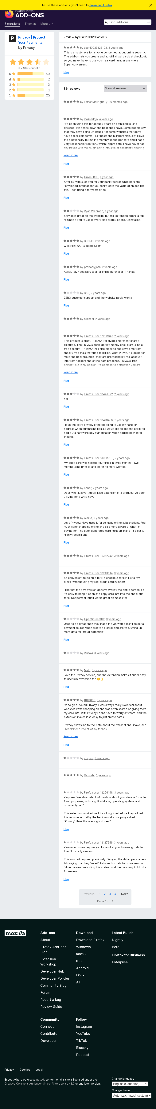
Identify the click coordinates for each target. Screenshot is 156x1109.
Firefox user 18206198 (98, 792)
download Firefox (100, 5)
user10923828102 (95, 47)
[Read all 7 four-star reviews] (31, 79)
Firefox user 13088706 (98, 458)
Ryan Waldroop (93, 211)
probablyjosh (92, 267)
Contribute (48, 1034)
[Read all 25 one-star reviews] (31, 95)
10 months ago (118, 101)
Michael (89, 318)
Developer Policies (55, 978)
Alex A (88, 517)
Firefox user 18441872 (98, 394)
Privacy (29, 48)
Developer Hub (52, 971)
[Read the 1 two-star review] (31, 89)
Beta (115, 947)
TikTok (81, 1041)
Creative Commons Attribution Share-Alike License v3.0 (40, 1083)
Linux (80, 975)
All (78, 982)
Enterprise (120, 962)
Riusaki (88, 653)
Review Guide (51, 1007)
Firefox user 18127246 (98, 842)
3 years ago (115, 47)
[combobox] (127, 22)
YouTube (83, 1034)
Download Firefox (90, 940)
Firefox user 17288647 (98, 336)
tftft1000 (89, 700)
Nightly (117, 940)
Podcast (82, 1055)
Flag (66, 72)
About (45, 940)
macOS (82, 954)
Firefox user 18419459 (98, 420)
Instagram (84, 1026)
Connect (47, 1026)
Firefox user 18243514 (98, 573)
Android (82, 968)
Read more (71, 155)
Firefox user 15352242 (98, 555)
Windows (83, 947)
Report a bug (50, 1000)
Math (87, 670)
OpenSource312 (94, 619)
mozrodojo (91, 119)
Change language (123, 1078)
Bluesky (82, 1048)
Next (124, 894)
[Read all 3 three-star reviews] (31, 84)
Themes (30, 24)
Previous (89, 894)
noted (40, 1079)
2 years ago (102, 241)
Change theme (121, 1090)
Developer (48, 1041)
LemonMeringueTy (95, 101)
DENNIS (89, 241)
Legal (39, 1069)
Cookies (25, 1069)
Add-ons (47, 933)
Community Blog (53, 985)
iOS (79, 961)
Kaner (87, 488)
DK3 (86, 292)
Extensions (12, 24)
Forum (45, 992)
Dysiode (89, 775)
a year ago (106, 119)
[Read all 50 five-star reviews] (31, 73)
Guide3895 (91, 177)
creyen (88, 758)
